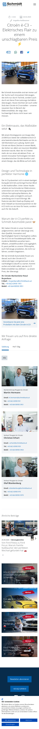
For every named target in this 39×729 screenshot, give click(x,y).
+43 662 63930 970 (14, 492)
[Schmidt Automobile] (12, 4)
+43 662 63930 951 (14, 401)
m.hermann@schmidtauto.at (19, 398)
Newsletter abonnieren (19, 679)
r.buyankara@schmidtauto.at (20, 281)
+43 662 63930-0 (19, 689)
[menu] (34, 4)
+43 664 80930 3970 (16, 495)
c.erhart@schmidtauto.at (18, 443)
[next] (35, 538)
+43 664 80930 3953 (16, 450)
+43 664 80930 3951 (15, 286)
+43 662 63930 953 (14, 446)
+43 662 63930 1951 (14, 283)
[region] (19, 347)
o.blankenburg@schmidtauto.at (20, 488)
